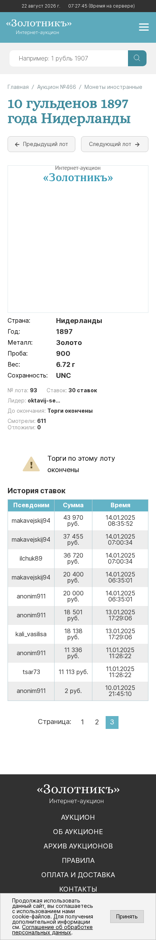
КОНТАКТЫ (78, 889)
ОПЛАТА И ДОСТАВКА (78, 875)
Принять (127, 916)
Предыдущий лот (45, 144)
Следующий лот (110, 144)
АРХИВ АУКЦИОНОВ (78, 846)
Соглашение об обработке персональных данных (52, 929)
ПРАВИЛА (78, 860)
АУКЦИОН (78, 817)
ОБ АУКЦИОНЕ (78, 832)
